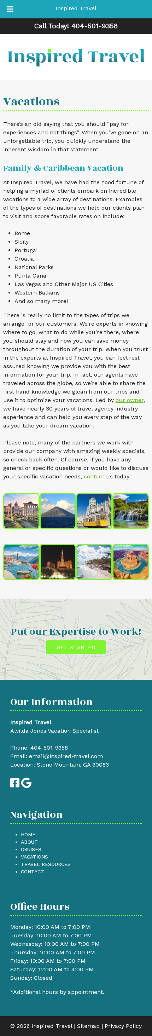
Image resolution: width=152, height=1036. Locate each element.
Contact (32, 871)
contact (94, 476)
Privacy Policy (123, 1026)
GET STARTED (76, 647)
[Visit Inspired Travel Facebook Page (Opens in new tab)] (14, 784)
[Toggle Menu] (10, 9)
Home (28, 834)
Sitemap (88, 1026)
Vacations (34, 857)
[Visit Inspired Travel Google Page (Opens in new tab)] (26, 784)
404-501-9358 (49, 747)
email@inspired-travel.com (66, 756)
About (29, 842)
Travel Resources (46, 864)
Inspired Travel (76, 8)
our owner (130, 400)
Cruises (31, 849)
